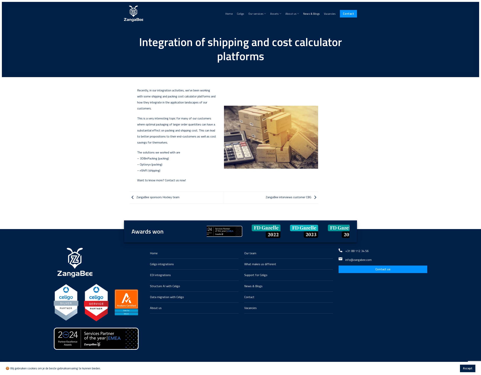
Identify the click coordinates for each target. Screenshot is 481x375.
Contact (348, 13)
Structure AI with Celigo (165, 286)
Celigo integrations (162, 264)
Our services (255, 14)
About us (290, 14)
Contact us (383, 269)
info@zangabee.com (358, 259)
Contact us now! (175, 180)
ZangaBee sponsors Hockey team (157, 197)
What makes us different (260, 264)
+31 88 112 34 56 (357, 251)
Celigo (240, 14)
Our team (250, 253)
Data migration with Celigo (167, 297)
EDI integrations (160, 275)
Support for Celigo (255, 275)
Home (229, 14)
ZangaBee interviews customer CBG (289, 197)
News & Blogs (311, 14)
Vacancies (330, 14)
